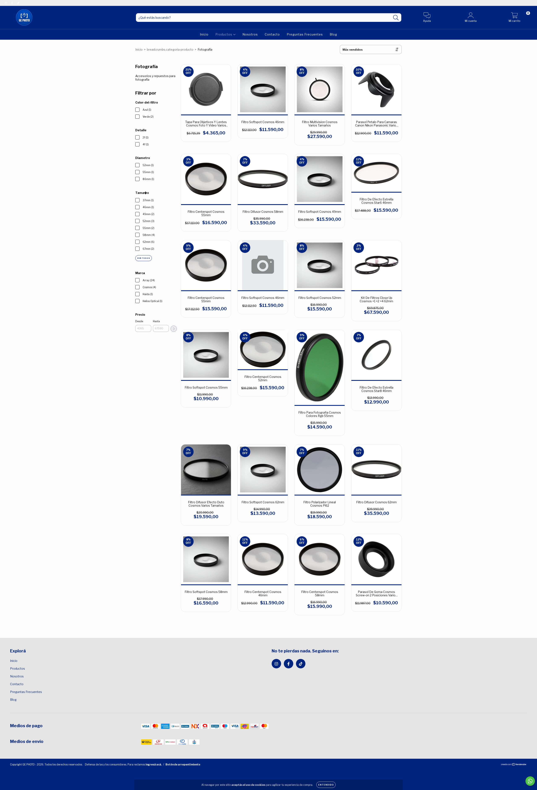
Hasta (156, 321)
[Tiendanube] (514, 764)
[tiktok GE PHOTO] (18, 3)
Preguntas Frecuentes (305, 34)
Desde (139, 321)
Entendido (326, 784)
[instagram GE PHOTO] (6, 3)
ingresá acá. (154, 764)
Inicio (204, 34)
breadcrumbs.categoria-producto (170, 49)
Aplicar (174, 329)
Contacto (272, 34)
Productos (224, 34)
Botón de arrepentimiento (183, 764)
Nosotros (250, 34)
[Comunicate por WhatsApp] (530, 781)
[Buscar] (396, 18)
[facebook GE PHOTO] (12, 3)
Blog (333, 34)
